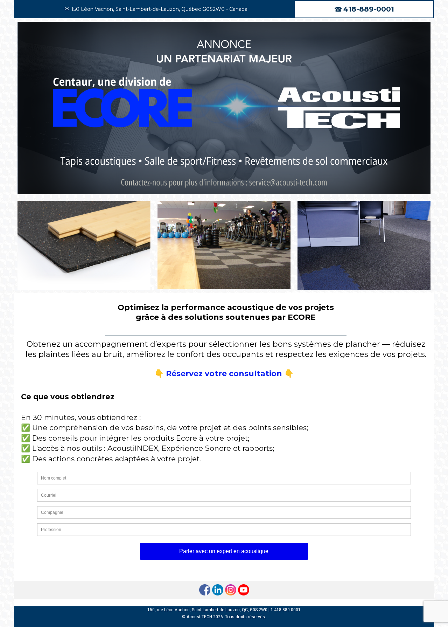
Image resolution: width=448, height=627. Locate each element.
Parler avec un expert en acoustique (223, 551)
